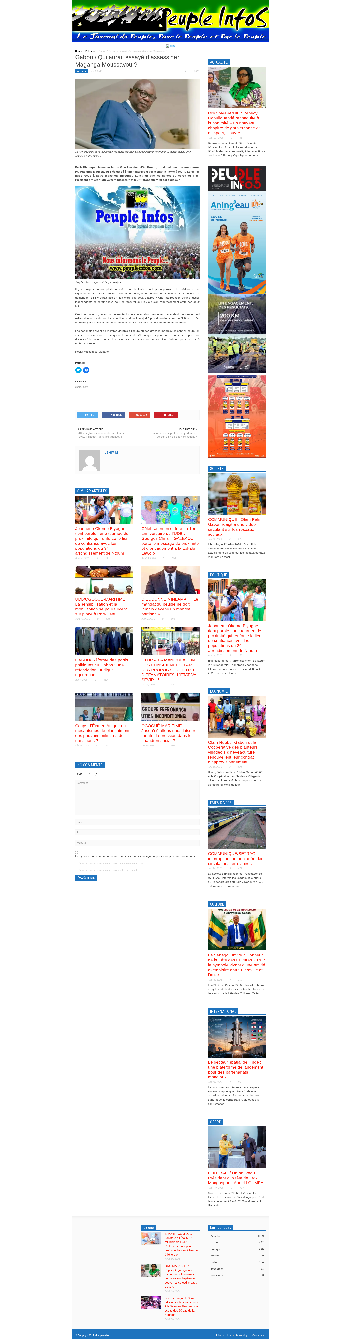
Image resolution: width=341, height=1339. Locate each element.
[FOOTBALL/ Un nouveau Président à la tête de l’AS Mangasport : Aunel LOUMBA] (237, 1147)
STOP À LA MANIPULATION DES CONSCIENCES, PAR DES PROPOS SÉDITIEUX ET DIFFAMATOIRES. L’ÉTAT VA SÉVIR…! (169, 670)
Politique (90, 51)
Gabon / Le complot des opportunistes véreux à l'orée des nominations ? (174, 434)
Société (237, 1255)
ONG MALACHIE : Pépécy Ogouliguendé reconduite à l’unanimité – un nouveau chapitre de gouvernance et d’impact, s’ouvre (234, 123)
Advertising (242, 1335)
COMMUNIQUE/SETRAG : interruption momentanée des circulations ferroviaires (235, 858)
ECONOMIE (219, 691)
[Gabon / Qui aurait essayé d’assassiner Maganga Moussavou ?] (137, 113)
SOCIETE (217, 468)
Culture (237, 1262)
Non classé (237, 1275)
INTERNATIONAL (223, 1011)
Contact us (258, 1335)
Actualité (237, 1236)
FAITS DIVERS (221, 802)
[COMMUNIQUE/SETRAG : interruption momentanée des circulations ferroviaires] (237, 827)
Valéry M (111, 452)
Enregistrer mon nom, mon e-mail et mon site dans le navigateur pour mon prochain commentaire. (136, 856)
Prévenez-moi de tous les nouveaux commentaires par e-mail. (112, 863)
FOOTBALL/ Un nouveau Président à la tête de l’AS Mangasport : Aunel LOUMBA (235, 1178)
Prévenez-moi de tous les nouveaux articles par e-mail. (108, 870)
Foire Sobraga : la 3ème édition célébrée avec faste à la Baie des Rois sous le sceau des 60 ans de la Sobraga (182, 1306)
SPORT (215, 1122)
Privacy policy (223, 1335)
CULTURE (217, 904)
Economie (237, 1268)
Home (78, 51)
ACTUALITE (219, 62)
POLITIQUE (218, 575)
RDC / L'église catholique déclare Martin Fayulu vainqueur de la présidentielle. (101, 434)
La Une (237, 1242)
